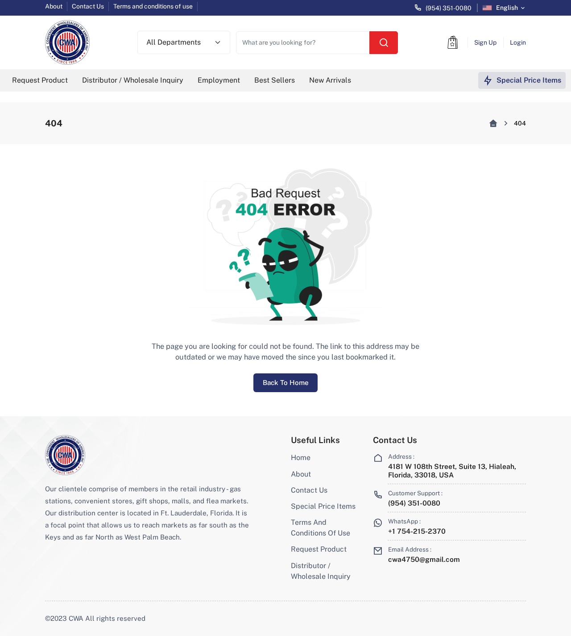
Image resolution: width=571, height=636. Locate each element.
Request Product (40, 80)
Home (300, 457)
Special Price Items (323, 506)
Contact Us (88, 6)
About (53, 6)
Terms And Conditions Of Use (320, 527)
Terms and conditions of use (153, 6)
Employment (219, 80)
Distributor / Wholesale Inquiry (132, 80)
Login (518, 42)
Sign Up (485, 42)
